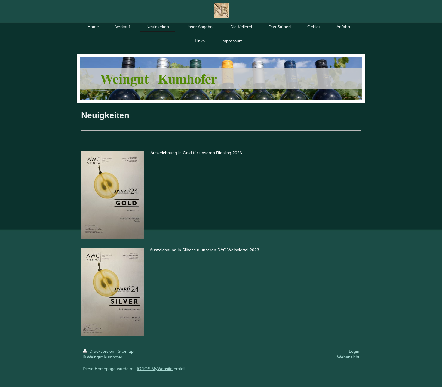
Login (354, 351)
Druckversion (101, 351)
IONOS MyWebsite (155, 368)
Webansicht (348, 357)
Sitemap (126, 351)
